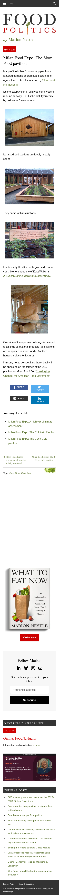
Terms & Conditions (26, 883)
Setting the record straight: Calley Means (29, 847)
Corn (11, 473)
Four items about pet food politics (25, 815)
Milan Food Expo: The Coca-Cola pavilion (42, 458)
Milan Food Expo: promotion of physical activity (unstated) (16, 460)
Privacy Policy (9, 883)
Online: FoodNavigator (20, 738)
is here (36, 745)
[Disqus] (29, 520)
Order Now (29, 637)
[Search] (54, 3)
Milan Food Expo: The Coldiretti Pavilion (31, 432)
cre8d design (8, 891)
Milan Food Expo (23, 473)
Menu (11, 3)
